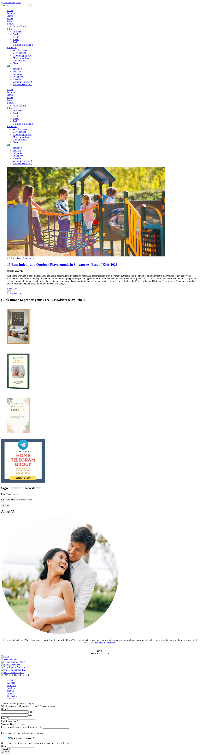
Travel (10, 16)
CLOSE (5, 752)
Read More (12, 288)
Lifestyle (11, 29)
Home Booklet (20, 60)
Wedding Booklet (21, 50)
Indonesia (17, 74)
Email (4, 718)
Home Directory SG (22, 84)
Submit (10, 693)
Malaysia (17, 71)
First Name (6, 494)
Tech (15, 42)
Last (30, 715)
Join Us (10, 690)
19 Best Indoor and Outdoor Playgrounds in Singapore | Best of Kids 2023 (62, 264)
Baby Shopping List (22, 55)
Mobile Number (9, 721)
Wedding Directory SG (23, 82)
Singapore (17, 68)
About (10, 10)
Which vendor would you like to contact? (21, 706)
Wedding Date (8, 724)
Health (16, 39)
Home (10, 18)
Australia (17, 79)
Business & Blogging (23, 45)
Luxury (10, 23)
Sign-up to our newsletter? (22, 738)
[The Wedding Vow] (11, 2)
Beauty (16, 37)
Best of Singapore (25, 258)
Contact (10, 698)
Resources (12, 47)
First (30, 712)
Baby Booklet (19, 52)
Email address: (8, 499)
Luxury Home (19, 26)
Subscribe (11, 685)
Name (4, 709)
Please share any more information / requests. (22, 733)
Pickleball (17, 31)
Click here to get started (104, 642)
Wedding (11, 13)
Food (15, 34)
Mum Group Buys (21, 58)
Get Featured (13, 696)
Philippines (18, 76)
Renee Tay (17, 293)
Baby (9, 21)
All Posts (11, 258)
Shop (15, 63)
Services (11, 688)
